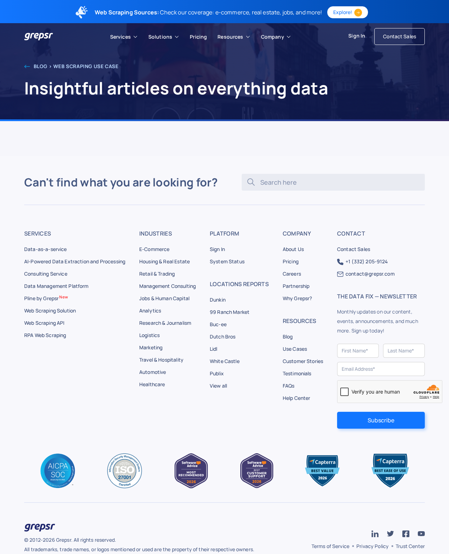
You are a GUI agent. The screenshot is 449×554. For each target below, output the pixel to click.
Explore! (342, 12)
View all (218, 385)
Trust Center (410, 546)
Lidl (213, 348)
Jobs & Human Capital (164, 298)
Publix (217, 373)
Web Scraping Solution (50, 310)
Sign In (356, 35)
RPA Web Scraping (45, 335)
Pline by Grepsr (46, 298)
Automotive (152, 372)
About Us (293, 249)
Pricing (291, 261)
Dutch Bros (223, 336)
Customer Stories (303, 361)
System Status (227, 261)
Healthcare (152, 384)
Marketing (150, 347)
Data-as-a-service (45, 249)
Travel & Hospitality (161, 359)
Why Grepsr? (297, 298)
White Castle (225, 361)
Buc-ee (218, 324)
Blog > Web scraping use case (75, 66)
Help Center (296, 398)
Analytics (150, 310)
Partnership (296, 286)
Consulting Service (45, 273)
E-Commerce (154, 249)
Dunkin (218, 299)
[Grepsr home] (38, 36)
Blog (288, 336)
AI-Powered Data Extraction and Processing (74, 261)
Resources (230, 36)
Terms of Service (330, 546)
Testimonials (297, 373)
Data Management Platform (56, 286)
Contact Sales (399, 36)
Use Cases (295, 348)
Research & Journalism (165, 322)
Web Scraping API (44, 322)
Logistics (149, 335)
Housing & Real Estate (164, 261)
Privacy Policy (372, 546)
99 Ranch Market (229, 312)
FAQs (289, 385)
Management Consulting (167, 286)
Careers (292, 273)
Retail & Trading (157, 273)
